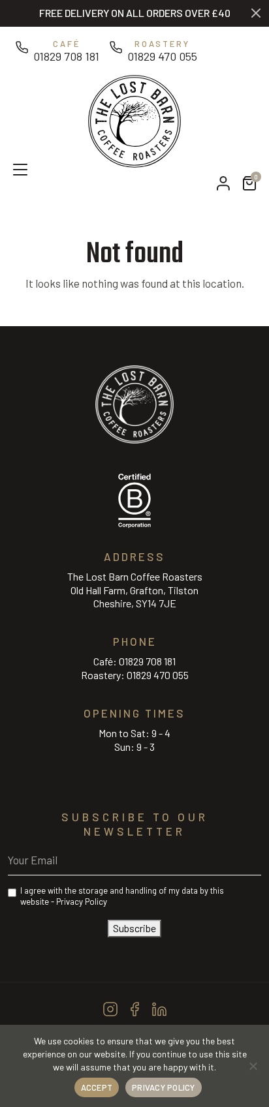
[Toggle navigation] (13, 168)
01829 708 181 (147, 661)
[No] (252, 1065)
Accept (97, 1087)
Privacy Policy (81, 901)
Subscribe (134, 928)
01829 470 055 (158, 675)
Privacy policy (163, 1087)
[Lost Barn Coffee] (134, 119)
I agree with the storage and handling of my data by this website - (122, 896)
